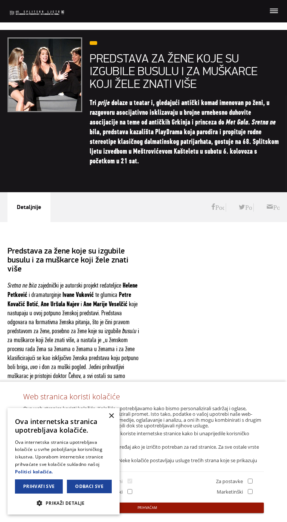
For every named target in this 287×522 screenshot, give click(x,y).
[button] (63, 502)
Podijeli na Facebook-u (217, 207)
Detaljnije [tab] (29, 207)
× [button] (111, 416)
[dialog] (63, 461)
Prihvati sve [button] (39, 486)
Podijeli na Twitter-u (245, 207)
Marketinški (230, 491)
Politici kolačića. (34, 472)
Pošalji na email (273, 207)
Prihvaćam (147, 507)
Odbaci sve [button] (89, 486)
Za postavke (229, 481)
